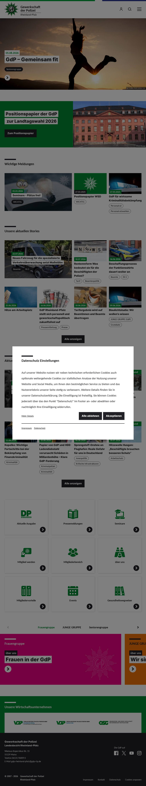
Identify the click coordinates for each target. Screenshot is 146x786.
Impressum (27, 428)
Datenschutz (39, 428)
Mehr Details (28, 416)
